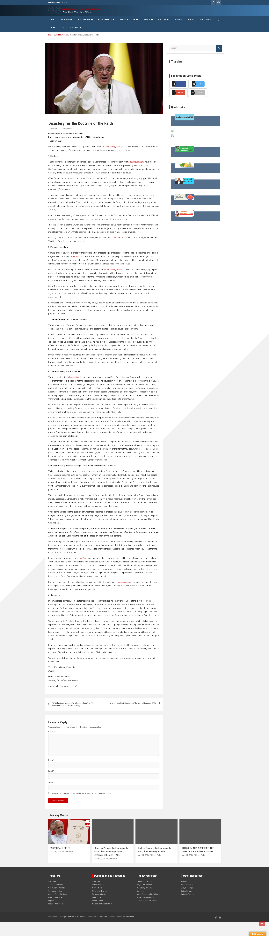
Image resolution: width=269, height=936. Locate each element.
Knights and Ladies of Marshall (73, 917)
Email (51, 771)
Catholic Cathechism (145, 881)
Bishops (178, 20)
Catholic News (186, 891)
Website (51, 782)
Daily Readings (187, 888)
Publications (84, 20)
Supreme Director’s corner (147, 901)
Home (52, 20)
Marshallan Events (99, 891)
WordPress (130, 917)
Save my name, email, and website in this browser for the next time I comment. (82, 794)
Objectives (52, 881)
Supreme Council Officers (57, 894)
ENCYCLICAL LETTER (60, 848)
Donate (146, 20)
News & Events (105, 20)
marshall (68, 129)
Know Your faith (127, 20)
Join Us (190, 20)
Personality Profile (99, 894)
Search (219, 48)
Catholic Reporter (188, 894)
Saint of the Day (187, 885)
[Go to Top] (262, 923)
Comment (52, 732)
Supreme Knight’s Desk (145, 897)
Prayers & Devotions (144, 885)
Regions (51, 901)
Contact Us (205, 20)
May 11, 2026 (99, 859)
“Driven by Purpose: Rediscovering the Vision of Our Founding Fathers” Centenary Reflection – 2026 (111, 851)
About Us (65, 20)
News (52, 28)
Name (51, 760)
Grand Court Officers (55, 897)
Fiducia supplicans (113, 147)
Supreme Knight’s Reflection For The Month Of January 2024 (133, 703)
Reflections (96, 897)
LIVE (63, 28)
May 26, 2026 (56, 852)
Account (74, 28)
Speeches (96, 881)
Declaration (115, 238)
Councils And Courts (56, 904)
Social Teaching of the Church (148, 894)
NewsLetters (97, 888)
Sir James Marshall (55, 885)
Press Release (98, 885)
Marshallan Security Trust (102, 904)
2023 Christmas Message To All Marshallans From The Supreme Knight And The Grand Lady (73, 704)
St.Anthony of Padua (144, 888)
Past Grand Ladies (55, 891)
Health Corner (97, 901)
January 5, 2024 (55, 129)
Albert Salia (68, 852)
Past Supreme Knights (56, 888)
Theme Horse (102, 917)
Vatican (184, 881)
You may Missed (59, 815)
